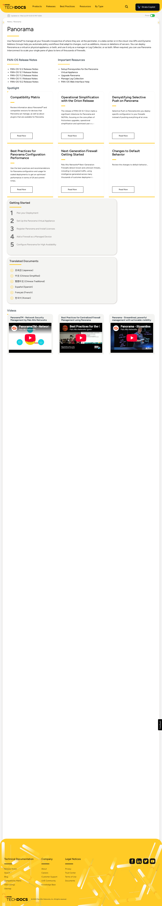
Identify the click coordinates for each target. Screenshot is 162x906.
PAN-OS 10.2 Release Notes (24, 81)
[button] (21, 136)
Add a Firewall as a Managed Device (34, 236)
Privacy (68, 869)
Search (7, 873)
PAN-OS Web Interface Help (75, 81)
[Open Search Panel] (126, 7)
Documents (70, 881)
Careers (44, 873)
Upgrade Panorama (70, 75)
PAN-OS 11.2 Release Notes (24, 75)
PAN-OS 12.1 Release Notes (24, 72)
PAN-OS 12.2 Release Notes (24, 69)
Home (9, 22)
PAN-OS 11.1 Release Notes (24, 78)
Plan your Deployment (27, 213)
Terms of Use (70, 877)
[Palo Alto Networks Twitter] (146, 863)
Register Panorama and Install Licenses (36, 228)
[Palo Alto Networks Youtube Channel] (152, 863)
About (44, 869)
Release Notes (10, 869)
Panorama (17, 22)
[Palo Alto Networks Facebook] (132, 863)
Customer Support (49, 877)
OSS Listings (9, 885)
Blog (6, 877)
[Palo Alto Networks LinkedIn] (139, 863)
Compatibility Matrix (12, 881)
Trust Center (70, 873)
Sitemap (7, 889)
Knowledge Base (48, 885)
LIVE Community (48, 881)
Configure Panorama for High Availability (36, 244)
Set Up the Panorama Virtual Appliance (36, 221)
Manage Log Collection (72, 78)
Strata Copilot (148, 7)
